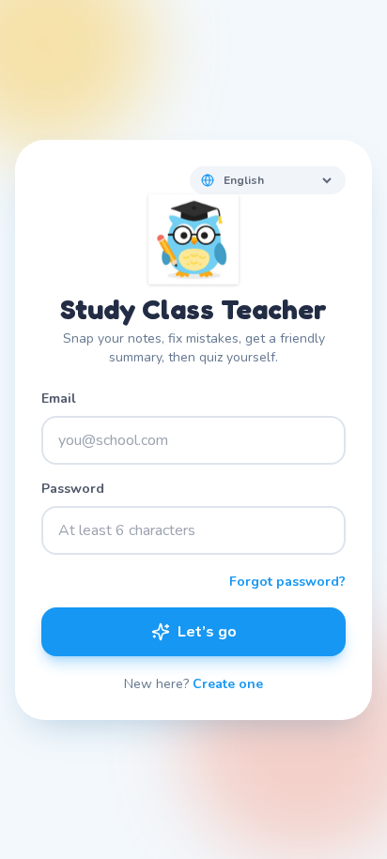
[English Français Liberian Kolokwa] (268, 180)
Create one (228, 684)
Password (72, 489)
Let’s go (207, 631)
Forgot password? (287, 582)
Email (58, 398)
